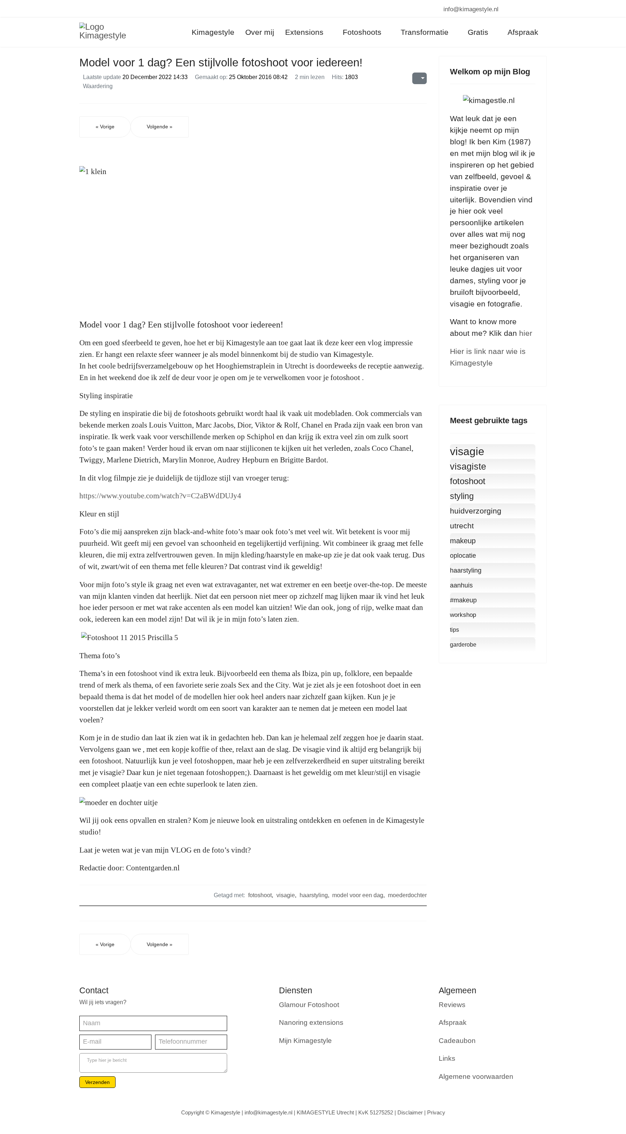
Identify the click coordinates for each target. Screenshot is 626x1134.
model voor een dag (357, 895)
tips (454, 630)
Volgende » (159, 126)
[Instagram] (120, 9)
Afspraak (453, 1022)
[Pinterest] (82, 9)
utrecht (462, 525)
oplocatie (463, 555)
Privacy (436, 1112)
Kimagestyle (213, 32)
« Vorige (105, 126)
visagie (285, 895)
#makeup (463, 600)
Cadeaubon (457, 1040)
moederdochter (407, 895)
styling (462, 496)
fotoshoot (260, 895)
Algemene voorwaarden (476, 1076)
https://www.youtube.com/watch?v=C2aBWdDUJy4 (160, 495)
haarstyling (314, 895)
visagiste (468, 466)
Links (447, 1058)
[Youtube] (94, 9)
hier (525, 333)
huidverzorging (475, 511)
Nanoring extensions (311, 1022)
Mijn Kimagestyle (305, 1040)
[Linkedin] (107, 9)
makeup (463, 540)
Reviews (452, 1005)
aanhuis (461, 585)
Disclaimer (410, 1112)
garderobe (463, 645)
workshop (463, 614)
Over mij (259, 32)
